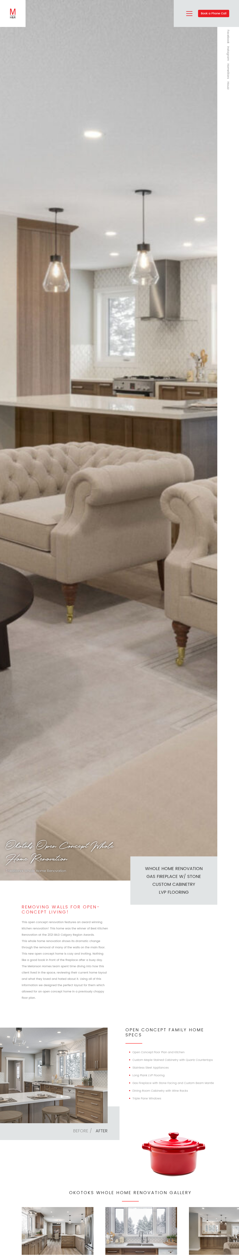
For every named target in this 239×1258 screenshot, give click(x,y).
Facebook (228, 36)
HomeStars (228, 71)
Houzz (228, 85)
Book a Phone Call (213, 13)
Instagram (228, 53)
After (102, 1131)
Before (80, 1131)
